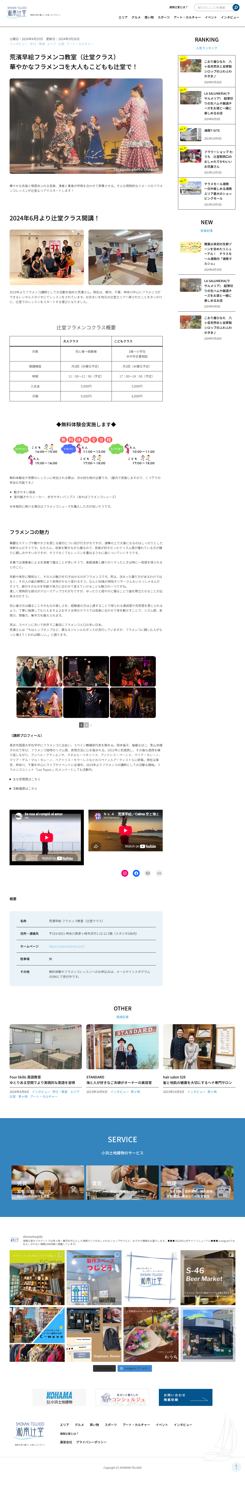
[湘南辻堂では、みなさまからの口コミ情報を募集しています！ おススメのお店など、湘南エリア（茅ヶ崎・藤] (151, 1277)
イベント (211, 17)
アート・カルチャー (187, 17)
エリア (123, 17)
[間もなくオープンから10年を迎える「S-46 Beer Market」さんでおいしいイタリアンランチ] (208, 1277)
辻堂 (61, 43)
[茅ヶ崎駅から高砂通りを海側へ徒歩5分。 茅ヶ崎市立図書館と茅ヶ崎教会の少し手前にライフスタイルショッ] (37, 1277)
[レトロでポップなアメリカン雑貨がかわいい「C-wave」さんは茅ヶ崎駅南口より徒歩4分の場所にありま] (37, 1334)
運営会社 (66, 1442)
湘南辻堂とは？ (178, 7)
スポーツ (164, 17)
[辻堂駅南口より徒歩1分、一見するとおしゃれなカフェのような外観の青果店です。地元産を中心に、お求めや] (208, 1334)
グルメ (136, 17)
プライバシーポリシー (91, 1442)
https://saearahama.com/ (67, 946)
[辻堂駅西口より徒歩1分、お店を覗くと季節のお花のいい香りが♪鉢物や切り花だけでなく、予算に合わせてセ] (151, 1334)
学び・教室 (37, 43)
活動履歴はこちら (25, 788)
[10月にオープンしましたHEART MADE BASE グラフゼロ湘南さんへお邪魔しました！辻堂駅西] (94, 1334)
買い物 (149, 17)
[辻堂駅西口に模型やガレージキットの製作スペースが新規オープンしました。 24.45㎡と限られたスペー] (94, 1277)
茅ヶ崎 (23, 1096)
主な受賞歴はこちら (26, 779)
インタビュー (230, 17)
